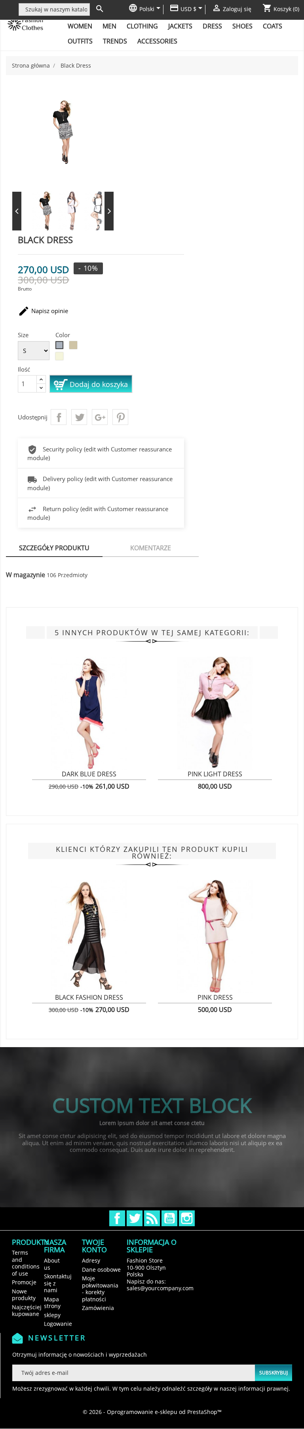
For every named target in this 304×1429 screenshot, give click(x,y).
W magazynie (25, 575)
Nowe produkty (24, 1294)
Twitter (134, 1218)
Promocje (24, 1282)
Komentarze (150, 548)
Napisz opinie (43, 311)
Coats (272, 26)
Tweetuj (79, 417)
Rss (152, 1218)
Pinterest (120, 417)
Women (80, 26)
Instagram (187, 1218)
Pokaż (38, 778)
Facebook (117, 1218)
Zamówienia (98, 1308)
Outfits (80, 41)
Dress (212, 26)
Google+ (99, 417)
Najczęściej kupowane (27, 1310)
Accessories (157, 41)
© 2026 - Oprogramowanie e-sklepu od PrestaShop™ (152, 1412)
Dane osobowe (101, 1269)
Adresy (91, 1260)
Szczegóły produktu (54, 548)
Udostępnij (58, 417)
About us (52, 1264)
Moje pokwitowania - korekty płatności (100, 1288)
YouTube (169, 1218)
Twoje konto (94, 1246)
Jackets (180, 26)
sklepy (52, 1315)
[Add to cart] (120, 778)
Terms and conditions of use (26, 1263)
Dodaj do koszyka (98, 384)
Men (109, 26)
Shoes (242, 26)
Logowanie (58, 1323)
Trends (115, 41)
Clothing (142, 26)
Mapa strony (52, 1302)
